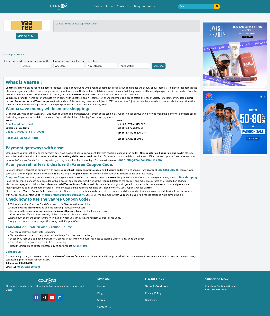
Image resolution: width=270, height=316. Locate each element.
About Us (149, 6)
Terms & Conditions (156, 286)
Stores (109, 6)
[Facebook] (36, 297)
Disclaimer (151, 300)
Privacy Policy (153, 293)
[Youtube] (51, 297)
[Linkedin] (59, 297)
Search (157, 65)
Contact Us (124, 6)
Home (98, 6)
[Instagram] (44, 297)
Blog (137, 6)
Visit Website (26, 36)
